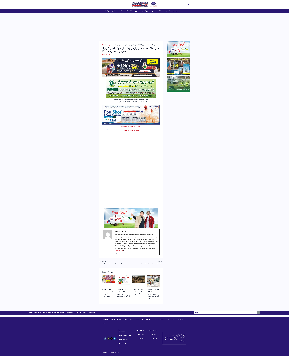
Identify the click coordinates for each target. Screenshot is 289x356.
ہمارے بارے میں (153, 330)
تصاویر (136, 11)
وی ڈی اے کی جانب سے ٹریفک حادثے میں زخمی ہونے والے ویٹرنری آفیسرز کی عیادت (153, 293)
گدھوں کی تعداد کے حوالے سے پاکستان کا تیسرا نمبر (138, 291)
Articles (160, 11)
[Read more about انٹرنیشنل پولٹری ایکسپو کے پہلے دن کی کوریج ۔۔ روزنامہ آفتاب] (108, 279)
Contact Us (92, 312)
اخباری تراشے (167, 11)
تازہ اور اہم (176, 11)
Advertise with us (81, 312)
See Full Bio (119, 250)
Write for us (70, 312)
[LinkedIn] (118, 253)
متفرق (153, 11)
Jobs (131, 11)
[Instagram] (116, 253)
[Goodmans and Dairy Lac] (131, 218)
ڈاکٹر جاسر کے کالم (117, 11)
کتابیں (126, 11)
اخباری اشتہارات (145, 11)
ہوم (183, 11)
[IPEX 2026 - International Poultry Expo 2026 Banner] (131, 67)
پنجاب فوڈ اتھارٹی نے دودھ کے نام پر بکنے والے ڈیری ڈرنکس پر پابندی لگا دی (123, 293)
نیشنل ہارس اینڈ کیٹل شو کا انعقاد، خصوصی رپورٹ (131, 126)
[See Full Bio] (123, 250)
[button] (189, 4)
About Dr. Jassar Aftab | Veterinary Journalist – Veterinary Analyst (46, 312)
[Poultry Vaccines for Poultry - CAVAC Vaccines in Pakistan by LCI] (131, 114)
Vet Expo (107, 11)
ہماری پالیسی (153, 334)
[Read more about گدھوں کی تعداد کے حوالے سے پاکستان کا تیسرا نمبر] (138, 279)
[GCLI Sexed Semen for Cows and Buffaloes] (131, 88)
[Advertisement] (144, 24)
